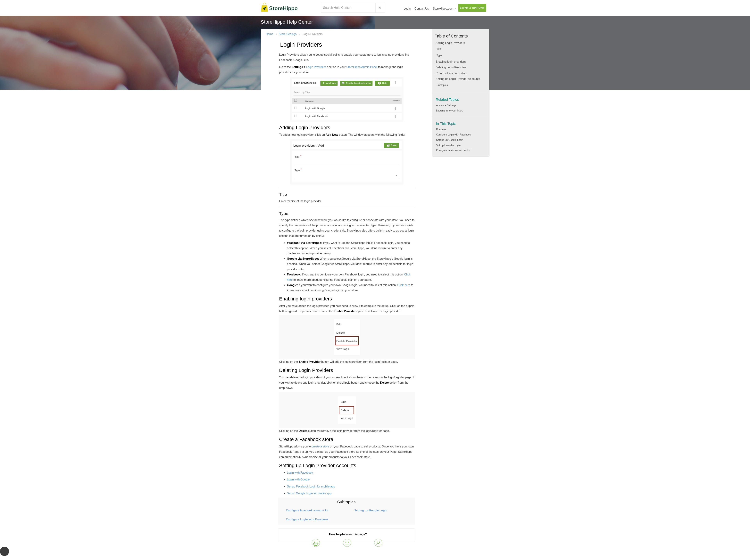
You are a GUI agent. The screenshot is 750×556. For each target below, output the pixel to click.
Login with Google (298, 479)
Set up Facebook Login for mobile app (311, 486)
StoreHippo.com (444, 8)
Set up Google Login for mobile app (309, 493)
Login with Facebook (300, 472)
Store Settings (288, 34)
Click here (403, 285)
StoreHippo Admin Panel (361, 67)
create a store (320, 446)
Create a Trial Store (472, 8)
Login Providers (316, 67)
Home (269, 34)
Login (407, 8)
